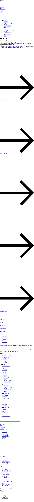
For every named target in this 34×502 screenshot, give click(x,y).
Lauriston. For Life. (4, 393)
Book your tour (2, 322)
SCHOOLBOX (6, 21)
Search (1, 7)
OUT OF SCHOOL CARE (7, 25)
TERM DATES (6, 22)
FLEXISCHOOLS (6, 27)
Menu (1, 8)
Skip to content (2, 0)
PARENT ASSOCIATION (7, 26)
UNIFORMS (5, 24)
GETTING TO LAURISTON (8, 23)
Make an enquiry (2, 331)
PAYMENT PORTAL (7, 34)
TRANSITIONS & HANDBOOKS (9, 30)
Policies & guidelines (3, 328)
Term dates (1, 325)
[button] (1, 466)
